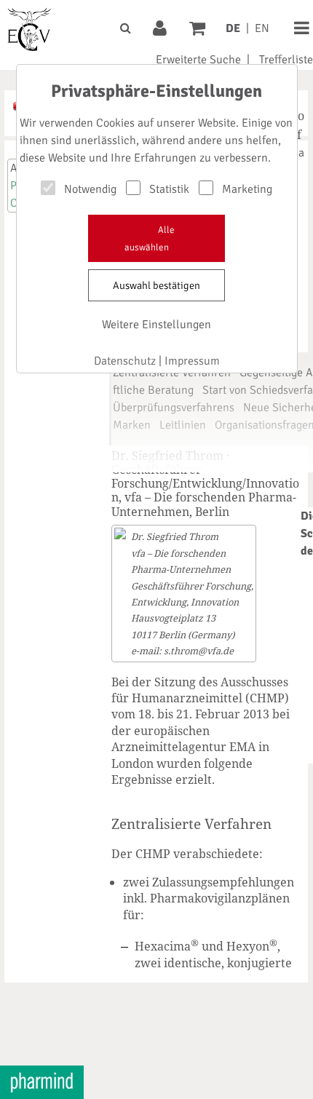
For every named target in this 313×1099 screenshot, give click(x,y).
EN (262, 28)
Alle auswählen (149, 238)
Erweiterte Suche (198, 59)
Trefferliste (286, 59)
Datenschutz (125, 361)
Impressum (192, 361)
